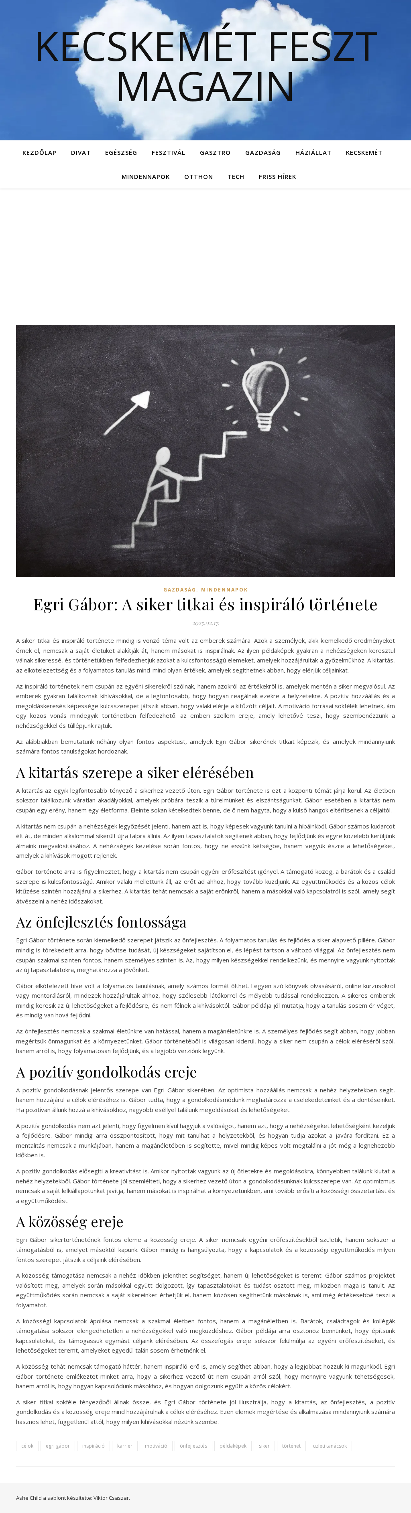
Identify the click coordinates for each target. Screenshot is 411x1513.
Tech (236, 176)
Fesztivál (168, 152)
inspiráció (93, 1445)
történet (291, 1445)
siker (264, 1445)
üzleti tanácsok (330, 1445)
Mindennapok (146, 176)
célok (27, 1445)
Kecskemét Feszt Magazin (206, 65)
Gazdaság (263, 152)
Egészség (121, 152)
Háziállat (313, 152)
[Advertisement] (205, 248)
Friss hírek (277, 176)
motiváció (156, 1445)
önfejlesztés (193, 1445)
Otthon (198, 176)
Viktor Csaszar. (112, 1497)
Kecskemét (364, 152)
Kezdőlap (39, 152)
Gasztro (215, 152)
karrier (124, 1445)
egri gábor (58, 1445)
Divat (81, 152)
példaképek (233, 1445)
